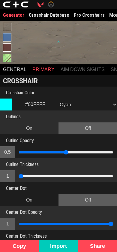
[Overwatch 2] (53, 4)
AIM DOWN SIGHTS (83, 69)
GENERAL (14, 69)
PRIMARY (43, 69)
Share (97, 246)
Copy (19, 246)
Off (88, 128)
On (29, 128)
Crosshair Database (49, 15)
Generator (13, 15)
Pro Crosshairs (89, 15)
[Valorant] (43, 4)
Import (58, 246)
